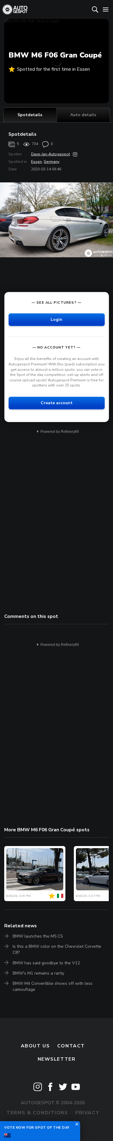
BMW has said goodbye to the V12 (46, 963)
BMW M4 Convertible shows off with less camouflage (53, 986)
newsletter (57, 1059)
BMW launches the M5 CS (38, 936)
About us (35, 1046)
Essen (36, 161)
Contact (71, 1046)
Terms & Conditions (37, 1112)
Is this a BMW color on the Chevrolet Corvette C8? (57, 949)
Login (56, 320)
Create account (57, 403)
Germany (51, 161)
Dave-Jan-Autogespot (50, 154)
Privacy (87, 1112)
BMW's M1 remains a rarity (38, 973)
